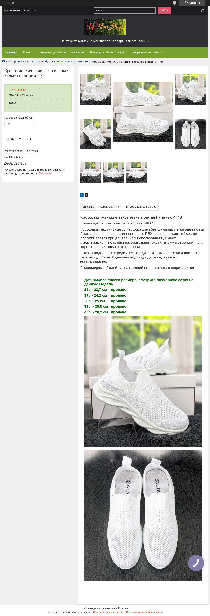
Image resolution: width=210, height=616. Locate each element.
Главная (11, 52)
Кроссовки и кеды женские (71, 61)
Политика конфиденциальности (144, 612)
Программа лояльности (147, 52)
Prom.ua (123, 608)
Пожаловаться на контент (108, 612)
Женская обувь (41, 61)
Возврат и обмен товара (107, 52)
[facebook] (82, 195)
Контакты (77, 52)
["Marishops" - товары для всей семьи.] (105, 27)
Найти (164, 10)
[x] (86, 195)
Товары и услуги (50, 52)
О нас (27, 52)
